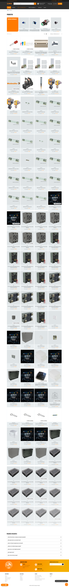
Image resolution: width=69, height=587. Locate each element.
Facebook (21, 578)
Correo (21, 576)
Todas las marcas (7, 578)
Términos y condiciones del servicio (40, 578)
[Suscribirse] (63, 564)
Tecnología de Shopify (37, 585)
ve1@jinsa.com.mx (59, 0)
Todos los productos (8, 577)
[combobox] (25, 4)
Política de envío (37, 577)
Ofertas (6, 576)
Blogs (6, 581)
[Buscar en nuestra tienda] (35, 4)
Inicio (6, 575)
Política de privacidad (38, 575)
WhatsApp (21, 575)
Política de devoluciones (38, 576)
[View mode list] (48, 34)
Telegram (21, 577)
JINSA (33, 585)
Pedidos (51, 575)
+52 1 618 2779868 (54, 0)
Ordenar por (51, 33)
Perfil (50, 576)
